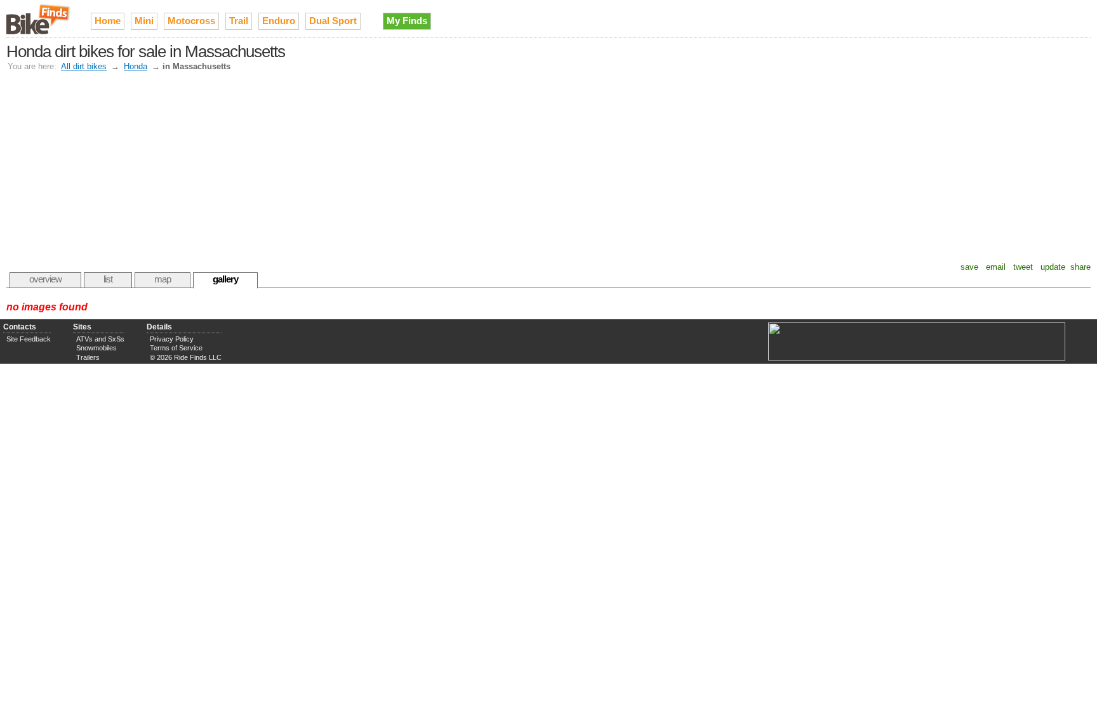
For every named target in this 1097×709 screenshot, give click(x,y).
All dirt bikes (84, 66)
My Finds (407, 20)
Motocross (191, 20)
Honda (135, 66)
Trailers (88, 357)
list (107, 279)
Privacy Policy (172, 339)
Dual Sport (333, 20)
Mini (144, 20)
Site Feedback (28, 339)
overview (45, 279)
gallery (225, 279)
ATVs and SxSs (100, 339)
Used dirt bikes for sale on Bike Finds (39, 18)
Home (108, 20)
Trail (238, 20)
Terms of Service (176, 348)
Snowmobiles (96, 348)
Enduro (278, 20)
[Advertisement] (548, 167)
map (162, 279)
